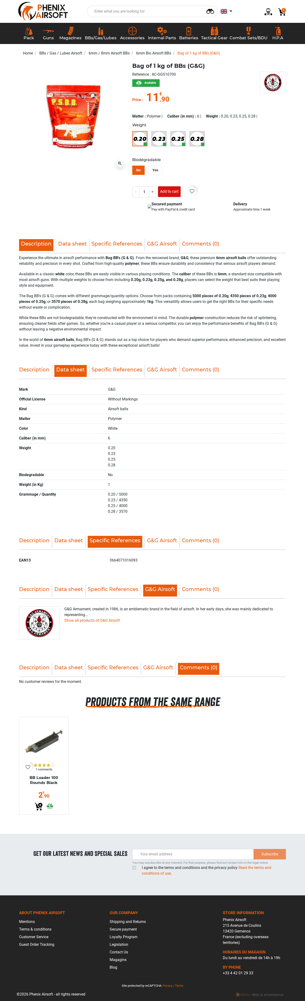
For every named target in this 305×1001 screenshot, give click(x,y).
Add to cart (169, 191)
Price (136, 100)
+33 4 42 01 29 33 (238, 973)
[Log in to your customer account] (266, 11)
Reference (141, 74)
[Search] (210, 11)
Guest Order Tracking (36, 944)
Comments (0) (200, 244)
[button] (280, 11)
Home (28, 53)
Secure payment (123, 929)
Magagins (118, 959)
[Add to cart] (39, 807)
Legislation (119, 944)
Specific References (117, 244)
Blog (113, 967)
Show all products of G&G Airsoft (92, 620)
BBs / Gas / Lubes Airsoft (60, 53)
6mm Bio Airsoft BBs (153, 53)
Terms (179, 985)
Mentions (27, 921)
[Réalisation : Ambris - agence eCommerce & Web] (260, 994)
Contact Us (119, 952)
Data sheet (72, 244)
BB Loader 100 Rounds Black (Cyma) (44, 782)
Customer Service (33, 937)
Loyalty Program (123, 937)
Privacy (168, 985)
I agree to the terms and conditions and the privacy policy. (206, 870)
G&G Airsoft (162, 244)
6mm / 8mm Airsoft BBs (109, 53)
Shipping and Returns (128, 921)
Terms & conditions (35, 929)
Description (34, 369)
